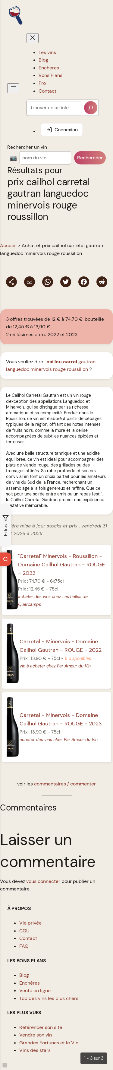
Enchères (29, 983)
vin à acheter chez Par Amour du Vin (55, 666)
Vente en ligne (35, 990)
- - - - (61, 564)
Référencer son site (40, 1027)
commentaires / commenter (65, 784)
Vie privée (30, 923)
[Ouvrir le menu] (13, 88)
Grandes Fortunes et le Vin (48, 1043)
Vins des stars (35, 1050)
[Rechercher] (90, 107)
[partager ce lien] (11, 281)
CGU (24, 931)
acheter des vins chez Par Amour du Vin (59, 739)
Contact (28, 938)
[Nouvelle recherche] (5, 559)
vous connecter (43, 881)
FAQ (23, 946)
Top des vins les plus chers (48, 998)
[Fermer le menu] (33, 38)
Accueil (8, 245)
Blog (24, 975)
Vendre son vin (35, 1035)
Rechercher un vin (27, 147)
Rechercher (90, 157)
